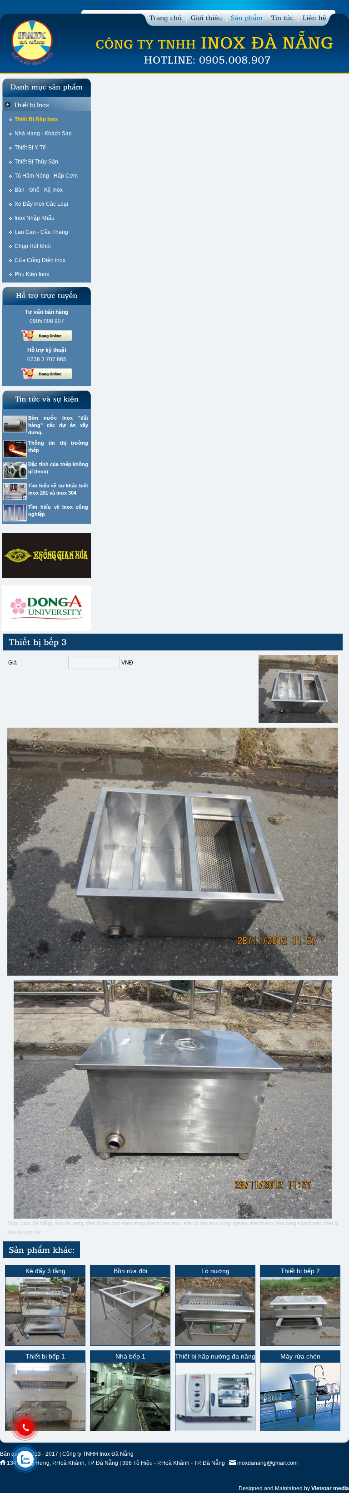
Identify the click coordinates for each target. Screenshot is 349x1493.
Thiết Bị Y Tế (30, 147)
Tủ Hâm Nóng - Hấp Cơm (46, 176)
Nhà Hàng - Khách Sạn (43, 133)
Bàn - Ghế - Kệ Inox (39, 190)
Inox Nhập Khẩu (35, 218)
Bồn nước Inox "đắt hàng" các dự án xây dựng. (58, 425)
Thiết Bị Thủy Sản (36, 162)
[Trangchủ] (166, 17)
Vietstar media (330, 1488)
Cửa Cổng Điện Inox (40, 260)
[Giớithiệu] (206, 17)
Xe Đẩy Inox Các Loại (41, 204)
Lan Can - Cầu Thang (41, 232)
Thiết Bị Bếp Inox (36, 119)
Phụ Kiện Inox (32, 274)
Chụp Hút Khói (33, 246)
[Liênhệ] (314, 17)
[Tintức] (282, 17)
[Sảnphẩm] (247, 17)
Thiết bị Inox (31, 105)
